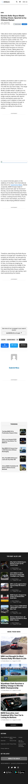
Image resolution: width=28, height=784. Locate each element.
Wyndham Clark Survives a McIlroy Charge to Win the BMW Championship (12, 685)
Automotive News (16, 185)
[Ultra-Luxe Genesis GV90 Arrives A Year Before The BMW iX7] (23, 438)
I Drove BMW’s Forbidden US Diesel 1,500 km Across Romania (10, 467)
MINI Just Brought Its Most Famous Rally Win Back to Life (18, 585)
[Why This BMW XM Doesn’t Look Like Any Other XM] (23, 456)
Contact (20, 737)
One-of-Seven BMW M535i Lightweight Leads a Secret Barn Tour (18, 607)
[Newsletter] (20, 2)
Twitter (15, 345)
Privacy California (5, 748)
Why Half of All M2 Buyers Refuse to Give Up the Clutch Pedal (18, 563)
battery (3, 339)
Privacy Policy (13, 744)
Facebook (4, 346)
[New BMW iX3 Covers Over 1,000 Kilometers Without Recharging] (23, 447)
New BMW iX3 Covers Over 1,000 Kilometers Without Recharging (9, 449)
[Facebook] (9, 767)
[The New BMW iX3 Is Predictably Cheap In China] (23, 430)
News (2, 12)
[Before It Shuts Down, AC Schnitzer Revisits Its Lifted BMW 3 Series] (5, 617)
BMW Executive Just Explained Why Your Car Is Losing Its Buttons (12, 715)
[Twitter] (12, 767)
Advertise (3, 740)
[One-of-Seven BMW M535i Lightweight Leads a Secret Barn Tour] (5, 606)
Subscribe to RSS (5, 744)
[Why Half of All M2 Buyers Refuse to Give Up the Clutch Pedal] (5, 562)
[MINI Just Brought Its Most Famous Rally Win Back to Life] (5, 584)
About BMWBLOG (5, 737)
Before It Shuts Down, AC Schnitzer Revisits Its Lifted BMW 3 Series (18, 618)
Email (23, 345)
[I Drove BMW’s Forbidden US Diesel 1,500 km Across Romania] (23, 465)
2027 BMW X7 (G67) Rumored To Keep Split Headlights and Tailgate (17, 574)
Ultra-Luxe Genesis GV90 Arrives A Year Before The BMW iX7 (9, 441)
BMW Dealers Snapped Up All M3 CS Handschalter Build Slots (18, 596)
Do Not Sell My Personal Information (22, 745)
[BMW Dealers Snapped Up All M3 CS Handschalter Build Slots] (5, 595)
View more (13, 725)
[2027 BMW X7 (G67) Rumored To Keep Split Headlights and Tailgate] (5, 573)
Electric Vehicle (11, 339)
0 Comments (24, 24)
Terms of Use (13, 740)
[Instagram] (18, 767)
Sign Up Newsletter (21, 741)
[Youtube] (15, 767)
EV (17, 339)
